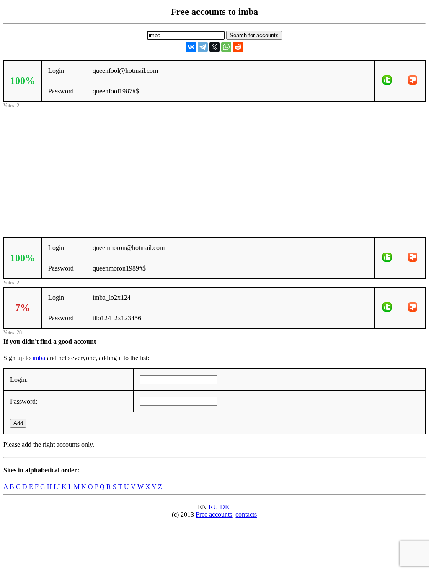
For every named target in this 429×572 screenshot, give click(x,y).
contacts (246, 514)
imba (38, 357)
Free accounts (214, 514)
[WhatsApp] (226, 47)
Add (18, 423)
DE (224, 506)
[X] (214, 47)
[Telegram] (203, 47)
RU (213, 506)
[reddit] (238, 47)
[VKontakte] (191, 47)
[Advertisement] (214, 168)
